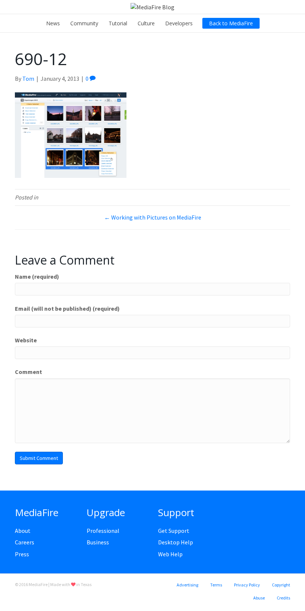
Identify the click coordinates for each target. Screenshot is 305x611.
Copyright (281, 585)
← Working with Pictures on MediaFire (152, 217)
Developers (179, 23)
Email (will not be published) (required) (67, 308)
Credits (283, 598)
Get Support (173, 530)
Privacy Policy (247, 585)
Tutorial (118, 23)
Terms (216, 585)
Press (22, 554)
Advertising (187, 585)
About (22, 530)
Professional (103, 530)
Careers (24, 542)
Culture (146, 23)
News (53, 23)
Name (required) (37, 276)
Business (98, 542)
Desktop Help (175, 542)
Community (84, 23)
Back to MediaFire (231, 23)
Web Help (170, 554)
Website (26, 340)
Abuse (259, 598)
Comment (28, 371)
